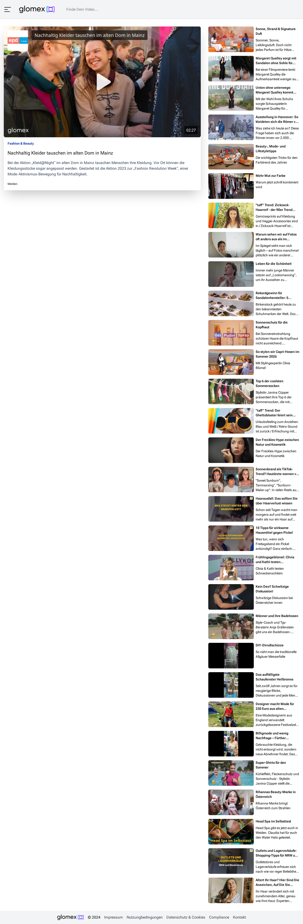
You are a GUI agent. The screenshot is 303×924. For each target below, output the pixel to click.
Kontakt (239, 917)
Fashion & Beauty (21, 143)
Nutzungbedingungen (145, 917)
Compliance (219, 917)
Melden (13, 184)
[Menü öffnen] (7, 9)
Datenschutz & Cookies (185, 917)
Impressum (113, 917)
